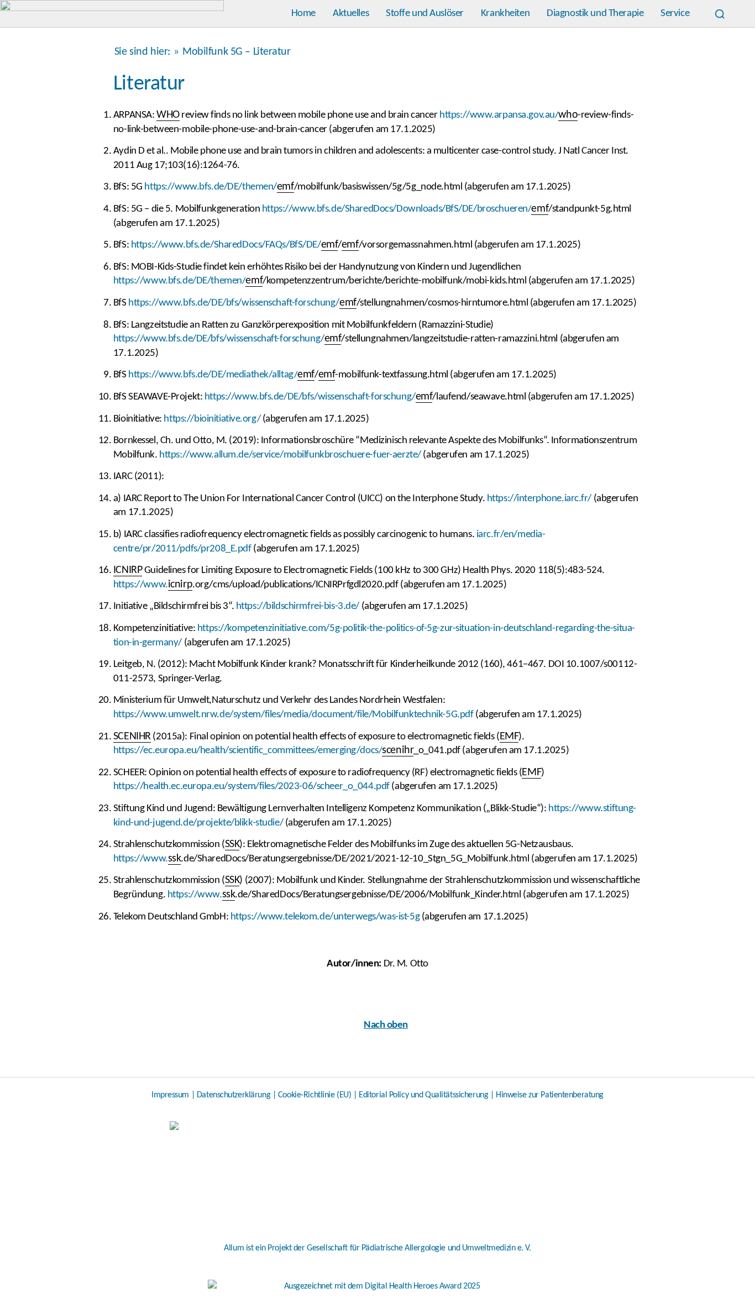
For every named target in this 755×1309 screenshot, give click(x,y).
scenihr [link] (397, 750)
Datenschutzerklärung (233, 1095)
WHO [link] (168, 114)
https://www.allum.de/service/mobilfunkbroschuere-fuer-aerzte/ (290, 455)
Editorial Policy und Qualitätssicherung (423, 1095)
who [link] (568, 114)
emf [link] (285, 186)
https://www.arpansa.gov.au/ (498, 115)
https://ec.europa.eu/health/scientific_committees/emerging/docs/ (247, 750)
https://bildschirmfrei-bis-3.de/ (297, 606)
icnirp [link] (180, 584)
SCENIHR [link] (132, 736)
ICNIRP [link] (127, 570)
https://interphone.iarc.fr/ (539, 498)
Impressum (170, 1095)
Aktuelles (351, 13)
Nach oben (386, 1025)
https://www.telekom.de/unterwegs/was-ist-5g (325, 917)
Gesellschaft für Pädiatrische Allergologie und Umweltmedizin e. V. (419, 1248)
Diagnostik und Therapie (595, 13)
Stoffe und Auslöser (425, 13)
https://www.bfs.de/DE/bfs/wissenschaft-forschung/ (233, 303)
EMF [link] (509, 736)
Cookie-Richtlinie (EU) (315, 1095)
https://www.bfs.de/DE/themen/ (210, 187)
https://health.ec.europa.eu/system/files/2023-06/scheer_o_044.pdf (251, 786)
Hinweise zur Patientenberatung (550, 1095)
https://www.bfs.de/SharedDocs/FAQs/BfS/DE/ (226, 245)
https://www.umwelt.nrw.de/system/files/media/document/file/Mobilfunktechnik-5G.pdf (293, 714)
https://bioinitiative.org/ (212, 419)
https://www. (140, 585)
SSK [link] (232, 844)
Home (303, 13)
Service (674, 13)
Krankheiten (505, 13)
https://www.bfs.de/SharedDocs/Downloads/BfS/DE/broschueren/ (397, 209)
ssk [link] (174, 858)
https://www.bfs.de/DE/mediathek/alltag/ (212, 375)
